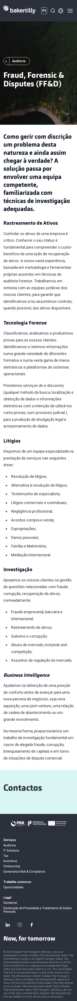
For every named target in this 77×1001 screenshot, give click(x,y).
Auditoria (9, 845)
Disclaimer (10, 902)
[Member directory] (60, 10)
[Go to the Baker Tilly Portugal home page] (19, 10)
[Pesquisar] (52, 10)
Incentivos (10, 861)
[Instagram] (19, 924)
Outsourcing (11, 866)
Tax (5, 856)
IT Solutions (11, 850)
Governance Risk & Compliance (24, 871)
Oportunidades (13, 887)
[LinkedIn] (7, 924)
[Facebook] (31, 924)
